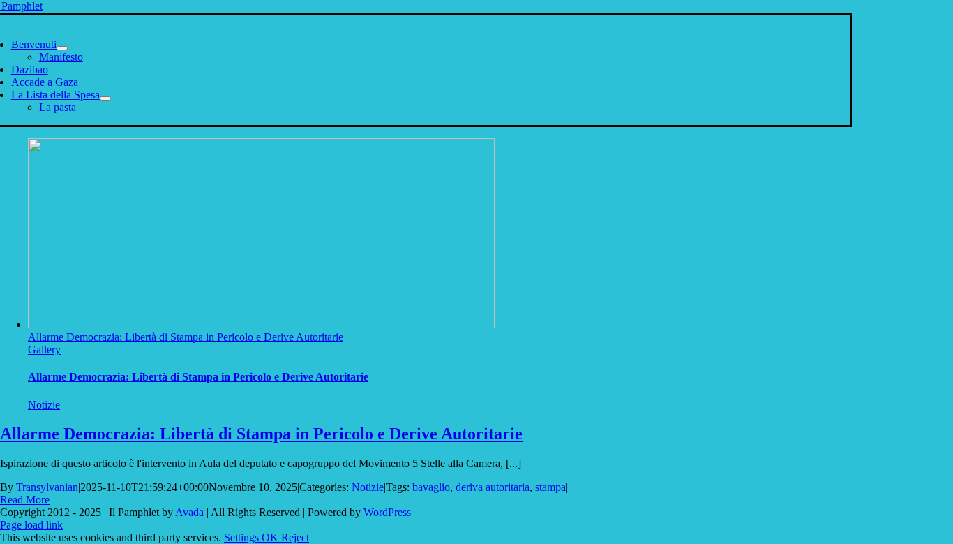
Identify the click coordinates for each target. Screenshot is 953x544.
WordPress (387, 512)
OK (271, 537)
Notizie (44, 405)
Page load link (31, 525)
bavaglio (431, 487)
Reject (295, 537)
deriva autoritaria (493, 487)
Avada (189, 512)
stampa (550, 487)
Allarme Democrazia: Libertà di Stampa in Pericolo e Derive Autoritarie (185, 337)
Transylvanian (47, 487)
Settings (243, 537)
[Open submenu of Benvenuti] (62, 48)
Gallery (44, 349)
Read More (25, 500)
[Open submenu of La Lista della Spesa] (105, 98)
